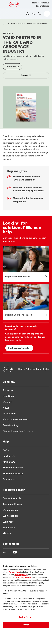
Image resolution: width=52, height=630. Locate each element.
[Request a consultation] (26, 264)
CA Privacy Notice (23, 577)
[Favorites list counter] (33, 13)
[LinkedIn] (4, 552)
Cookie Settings (26, 617)
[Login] (27, 14)
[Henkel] (8, 369)
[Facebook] (9, 552)
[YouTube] (15, 552)
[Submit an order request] (26, 302)
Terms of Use (14, 572)
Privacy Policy (21, 575)
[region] (26, 594)
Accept (26, 625)
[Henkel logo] (14, 4)
